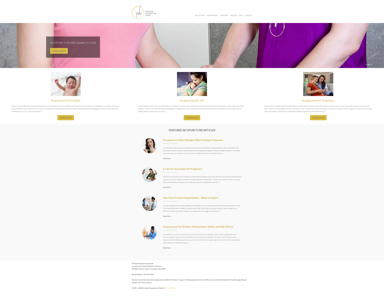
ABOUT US (233, 15)
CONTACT (248, 15)
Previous (4, 45)
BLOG (241, 15)
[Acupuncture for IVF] (192, 95)
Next (379, 45)
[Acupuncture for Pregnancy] (318, 95)
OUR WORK (224, 15)
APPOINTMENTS (212, 15)
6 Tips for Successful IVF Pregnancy (182, 168)
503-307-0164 (200, 15)
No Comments (174, 143)
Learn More (59, 50)
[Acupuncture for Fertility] (66, 95)
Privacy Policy (170, 288)
